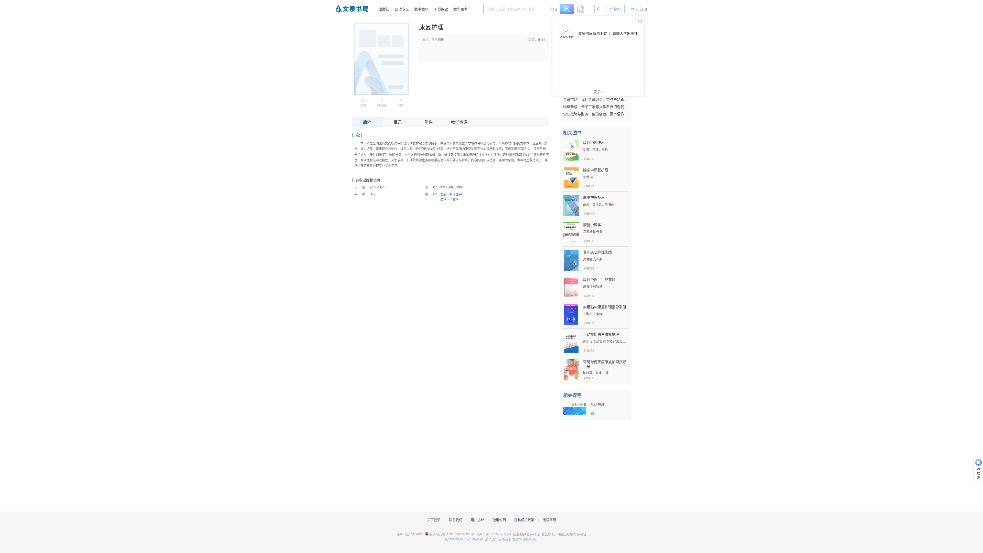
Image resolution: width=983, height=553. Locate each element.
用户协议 (477, 519)
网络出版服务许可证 (571, 533)
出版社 (384, 9)
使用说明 (499, 519)
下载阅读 (441, 9)
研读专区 (402, 9)
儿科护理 (597, 404)
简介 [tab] (367, 122)
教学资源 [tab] (459, 122)
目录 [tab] (398, 122)
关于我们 (434, 519)
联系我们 (455, 519)
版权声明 (549, 519)
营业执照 (548, 533)
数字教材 (421, 9)
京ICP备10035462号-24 (494, 533)
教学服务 (460, 9)
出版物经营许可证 (526, 533)
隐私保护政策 (524, 519)
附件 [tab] (428, 122)
